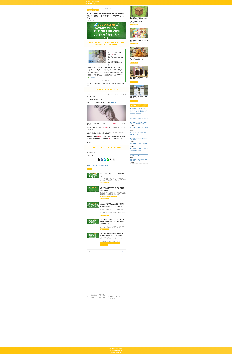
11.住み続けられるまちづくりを (94, 163)
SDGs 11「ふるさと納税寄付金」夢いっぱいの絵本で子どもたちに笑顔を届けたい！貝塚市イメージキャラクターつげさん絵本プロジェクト (112, 221)
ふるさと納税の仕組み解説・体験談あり (116, 348)
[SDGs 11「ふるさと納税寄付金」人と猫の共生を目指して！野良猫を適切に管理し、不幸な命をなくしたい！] (105, 159)
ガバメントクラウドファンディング (102, 165)
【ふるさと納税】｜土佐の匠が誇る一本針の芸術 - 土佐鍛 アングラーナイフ (139, 154)
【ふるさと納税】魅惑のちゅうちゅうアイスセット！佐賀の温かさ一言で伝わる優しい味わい (139, 117)
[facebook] (102, 159)
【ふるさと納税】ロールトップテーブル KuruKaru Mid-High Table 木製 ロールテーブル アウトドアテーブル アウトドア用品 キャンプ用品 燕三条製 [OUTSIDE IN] (139, 111)
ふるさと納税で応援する (114, 66)
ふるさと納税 (93, 165)
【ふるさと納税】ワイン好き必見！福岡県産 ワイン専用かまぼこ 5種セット (139, 144)
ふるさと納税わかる (90, 3)
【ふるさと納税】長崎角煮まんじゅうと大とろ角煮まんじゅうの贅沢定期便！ (139, 149)
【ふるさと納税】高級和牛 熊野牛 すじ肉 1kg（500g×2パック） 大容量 (138, 160)
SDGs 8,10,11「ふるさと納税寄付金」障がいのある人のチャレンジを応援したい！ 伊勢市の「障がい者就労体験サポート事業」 (112, 189)
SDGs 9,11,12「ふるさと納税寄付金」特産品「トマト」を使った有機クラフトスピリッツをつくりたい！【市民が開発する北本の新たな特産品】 (111, 235)
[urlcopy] (114, 159)
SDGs (89, 165)
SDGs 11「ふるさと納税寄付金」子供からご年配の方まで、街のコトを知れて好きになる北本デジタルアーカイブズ (112, 175)
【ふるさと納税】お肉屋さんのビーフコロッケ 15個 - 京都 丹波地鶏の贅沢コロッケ (139, 123)
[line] (108, 159)
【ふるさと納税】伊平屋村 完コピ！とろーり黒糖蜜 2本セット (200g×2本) (139, 128)
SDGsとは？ (113, 102)
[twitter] (99, 159)
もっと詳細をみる (93, 77)
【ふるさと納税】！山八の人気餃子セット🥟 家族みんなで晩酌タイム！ (138, 139)
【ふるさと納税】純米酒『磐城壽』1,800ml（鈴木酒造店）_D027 (138, 133)
